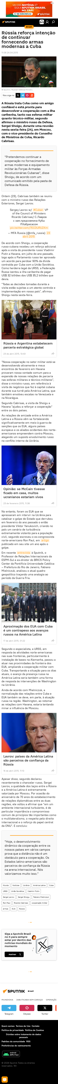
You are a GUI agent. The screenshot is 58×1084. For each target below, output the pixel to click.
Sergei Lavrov (8, 897)
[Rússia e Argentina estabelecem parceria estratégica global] (29, 319)
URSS (5, 891)
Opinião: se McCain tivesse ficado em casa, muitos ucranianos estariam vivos (24, 493)
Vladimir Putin (33, 891)
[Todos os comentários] (5, 1079)
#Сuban (38, 210)
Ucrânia (26, 885)
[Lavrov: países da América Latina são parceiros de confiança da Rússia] (29, 732)
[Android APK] (10, 1054)
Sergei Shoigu (24, 897)
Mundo (6, 885)
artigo (45, 540)
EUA (13, 909)
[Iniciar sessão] (47, 22)
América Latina (39, 885)
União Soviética (17, 891)
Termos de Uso (23, 1026)
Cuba (51, 885)
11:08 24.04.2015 (10, 52)
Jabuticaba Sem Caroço (29, 999)
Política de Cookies (34, 1030)
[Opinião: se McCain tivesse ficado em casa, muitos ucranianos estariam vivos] (29, 465)
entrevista (23, 552)
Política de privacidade (13, 1030)
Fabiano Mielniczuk (41, 897)
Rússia (22, 909)
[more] (53, 353)
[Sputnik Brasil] (9, 23)
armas (5, 909)
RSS (28, 1041)
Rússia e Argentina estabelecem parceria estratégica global (28, 345)
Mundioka (7, 999)
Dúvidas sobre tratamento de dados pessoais (23, 1036)
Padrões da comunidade (13, 1041)
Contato (35, 1026)
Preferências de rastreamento (16, 1045)
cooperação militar (39, 903)
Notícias (16, 885)
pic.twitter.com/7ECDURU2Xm (29, 227)
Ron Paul (6, 903)
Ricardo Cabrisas (21, 903)
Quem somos (8, 1026)
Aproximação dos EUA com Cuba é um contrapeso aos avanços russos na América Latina (28, 630)
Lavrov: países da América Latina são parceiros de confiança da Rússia (28, 760)
